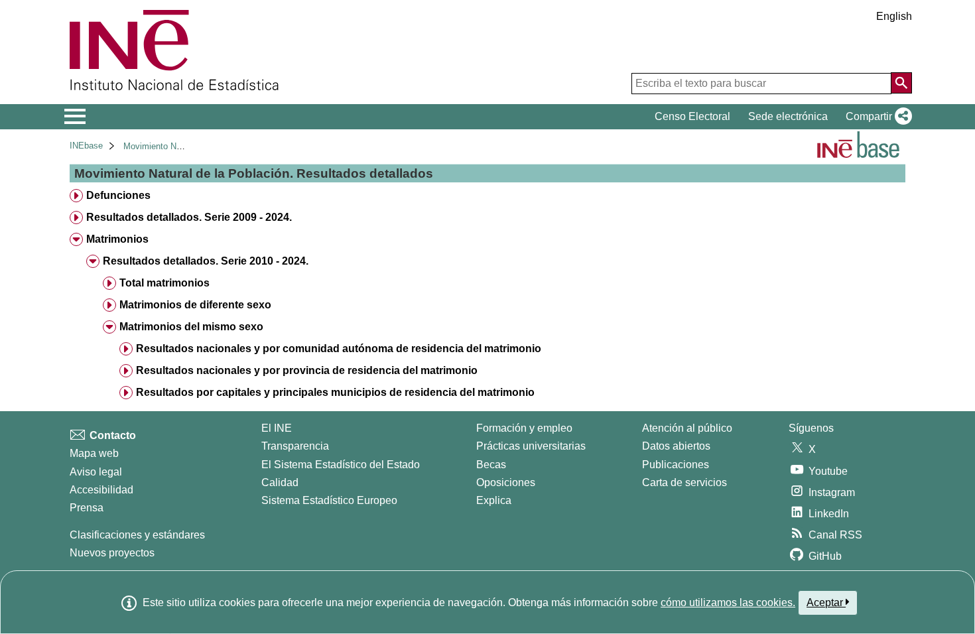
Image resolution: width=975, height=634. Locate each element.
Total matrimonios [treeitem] (164, 282)
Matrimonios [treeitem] (117, 239)
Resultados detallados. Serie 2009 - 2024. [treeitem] (189, 217)
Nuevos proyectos (112, 552)
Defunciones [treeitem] (118, 195)
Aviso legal (96, 471)
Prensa (86, 507)
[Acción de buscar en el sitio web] (901, 83)
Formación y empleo (524, 428)
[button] (876, 117)
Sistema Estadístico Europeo (329, 500)
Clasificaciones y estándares (137, 534)
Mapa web (94, 453)
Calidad (279, 482)
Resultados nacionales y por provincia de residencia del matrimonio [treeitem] (307, 370)
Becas (491, 464)
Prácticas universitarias (531, 446)
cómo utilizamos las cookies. (728, 602)
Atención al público (687, 428)
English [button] (894, 16)
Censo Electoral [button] (692, 116)
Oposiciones (505, 482)
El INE (276, 428)
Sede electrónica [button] (788, 116)
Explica (493, 500)
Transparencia (295, 446)
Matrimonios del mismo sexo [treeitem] (191, 326)
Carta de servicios (684, 482)
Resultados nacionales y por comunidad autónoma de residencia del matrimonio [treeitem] (338, 348)
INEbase (86, 146)
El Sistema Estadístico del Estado (340, 464)
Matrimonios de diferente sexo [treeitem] (195, 304)
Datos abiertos (676, 446)
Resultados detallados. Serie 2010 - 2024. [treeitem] (205, 261)
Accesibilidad (101, 489)
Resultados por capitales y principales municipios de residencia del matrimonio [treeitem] (335, 392)
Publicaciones (675, 464)
